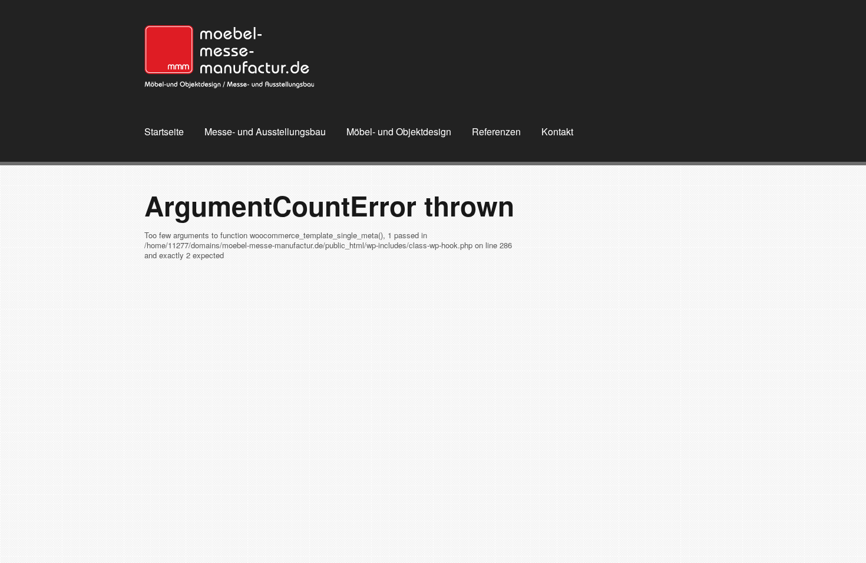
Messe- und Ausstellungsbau (265, 131)
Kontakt (557, 131)
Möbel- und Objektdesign (398, 131)
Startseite (164, 131)
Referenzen (496, 131)
